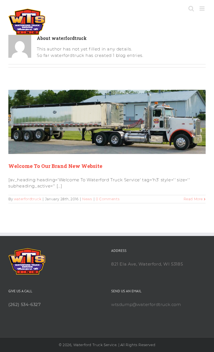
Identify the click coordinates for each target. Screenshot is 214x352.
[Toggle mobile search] (191, 8)
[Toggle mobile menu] (203, 8)
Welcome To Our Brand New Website (55, 166)
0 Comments (108, 199)
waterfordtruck (27, 199)
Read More (193, 199)
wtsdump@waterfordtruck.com (146, 304)
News (87, 199)
